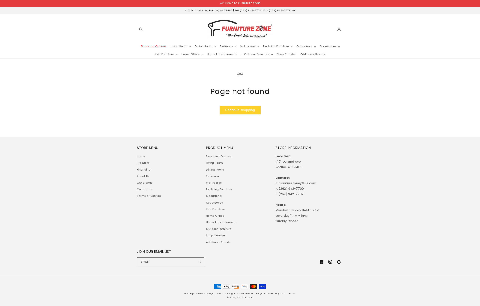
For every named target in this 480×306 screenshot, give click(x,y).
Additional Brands (218, 242)
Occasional (214, 196)
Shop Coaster (215, 235)
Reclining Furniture (219, 189)
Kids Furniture (215, 209)
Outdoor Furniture (218, 229)
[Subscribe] (200, 261)
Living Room (214, 163)
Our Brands (144, 183)
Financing (143, 169)
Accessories (214, 203)
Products (143, 163)
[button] (141, 29)
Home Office (215, 216)
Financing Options (219, 156)
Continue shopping (240, 110)
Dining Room (215, 169)
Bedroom (212, 176)
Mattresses (214, 183)
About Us (143, 176)
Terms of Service (149, 196)
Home (141, 156)
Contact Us (145, 189)
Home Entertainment (221, 222)
